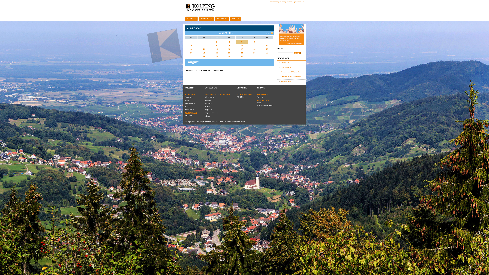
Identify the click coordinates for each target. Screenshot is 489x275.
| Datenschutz (299, 2)
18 (254, 49)
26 (267, 53)
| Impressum (289, 2)
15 (217, 49)
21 (204, 53)
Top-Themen (189, 115)
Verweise (260, 97)
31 (242, 57)
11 (254, 46)
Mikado (207, 116)
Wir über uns (211, 88)
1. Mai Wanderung (286, 67)
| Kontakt (281, 2)
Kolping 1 (208, 106)
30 (229, 57)
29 (217, 57)
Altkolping (208, 103)
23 (229, 53)
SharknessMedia (239, 122)
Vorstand (208, 100)
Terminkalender (190, 103)
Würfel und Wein (286, 81)
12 (267, 46)
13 (191, 49)
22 (217, 53)
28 (204, 57)
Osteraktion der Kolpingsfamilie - (291, 72)
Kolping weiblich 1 (211, 113)
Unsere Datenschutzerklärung (265, 104)
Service (261, 88)
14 (204, 49)
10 (242, 46)
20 (191, 53)
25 (254, 53)
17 (242, 49)
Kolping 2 (208, 110)
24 (242, 53)
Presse (187, 106)
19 (267, 49)
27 (191, 57)
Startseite (274, 2)
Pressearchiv (189, 110)
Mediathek (242, 88)
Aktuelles (190, 88)
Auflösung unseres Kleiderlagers (291, 76)
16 (229, 49)
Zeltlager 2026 (285, 62)
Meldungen (189, 97)
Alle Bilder (240, 97)
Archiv (187, 100)
